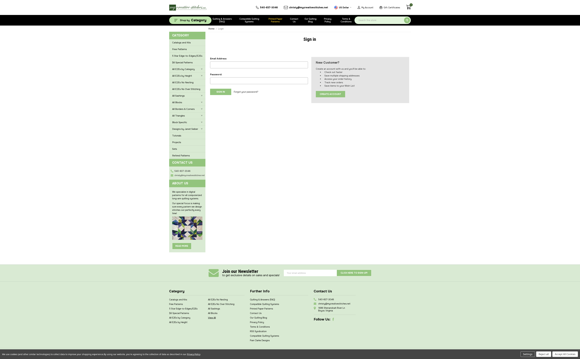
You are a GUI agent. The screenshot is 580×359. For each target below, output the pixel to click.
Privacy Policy (327, 20)
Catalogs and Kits (181, 42)
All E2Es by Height (182, 75)
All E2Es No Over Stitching (186, 89)
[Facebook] (333, 319)
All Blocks (177, 102)
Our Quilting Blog (310, 20)
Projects (176, 142)
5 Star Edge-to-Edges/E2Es (187, 55)
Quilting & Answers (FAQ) (222, 20)
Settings (527, 354)
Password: (216, 74)
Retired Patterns (181, 155)
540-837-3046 (182, 171)
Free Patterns (179, 49)
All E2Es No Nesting (182, 82)
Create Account (330, 94)
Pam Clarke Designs (260, 340)
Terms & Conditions (346, 20)
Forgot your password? (246, 91)
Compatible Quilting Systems (249, 20)
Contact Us (294, 20)
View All (212, 317)
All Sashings (178, 95)
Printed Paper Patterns (275, 20)
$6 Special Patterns (182, 62)
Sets (174, 148)
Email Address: (218, 58)
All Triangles (178, 115)
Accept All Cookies (565, 354)
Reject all (544, 354)
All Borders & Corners (183, 109)
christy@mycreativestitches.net (189, 175)
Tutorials (176, 135)
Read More (181, 246)
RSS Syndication (258, 331)
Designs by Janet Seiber (185, 129)
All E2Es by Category (183, 69)
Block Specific (179, 122)
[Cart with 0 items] (408, 8)
